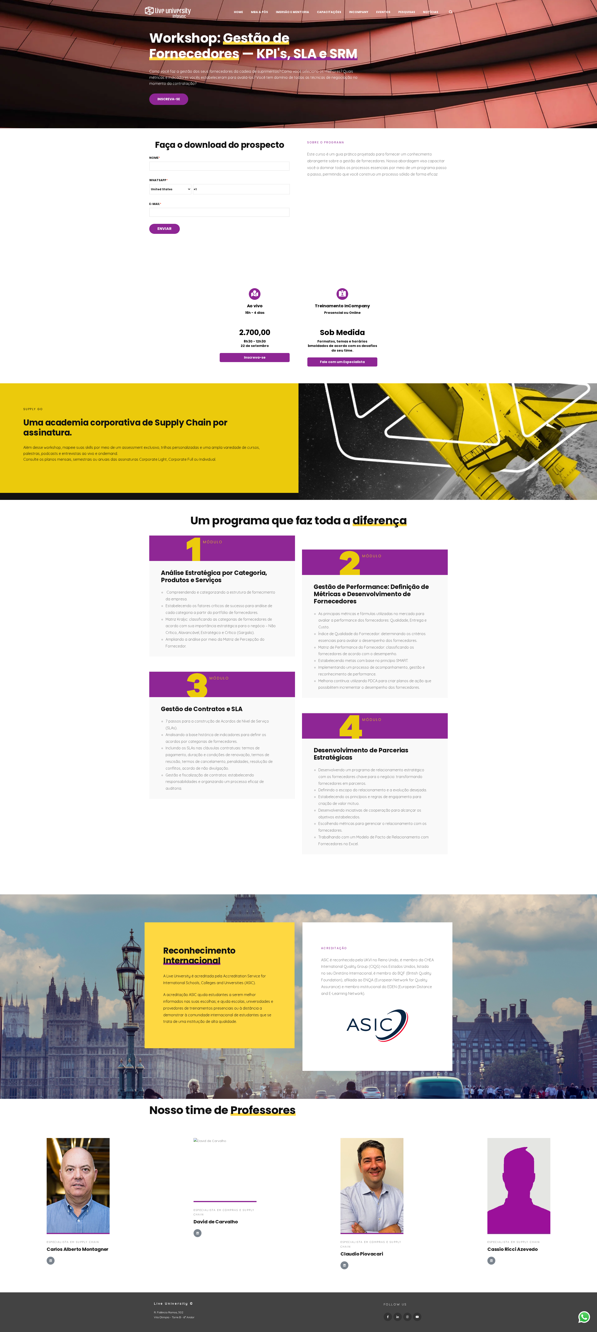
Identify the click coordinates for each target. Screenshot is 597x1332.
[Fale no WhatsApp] (584, 1318)
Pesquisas (406, 12)
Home (238, 12)
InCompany (358, 12)
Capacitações (329, 12)
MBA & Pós (259, 12)
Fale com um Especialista (342, 362)
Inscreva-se (168, 99)
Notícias (430, 12)
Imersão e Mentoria (292, 12)
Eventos (383, 12)
